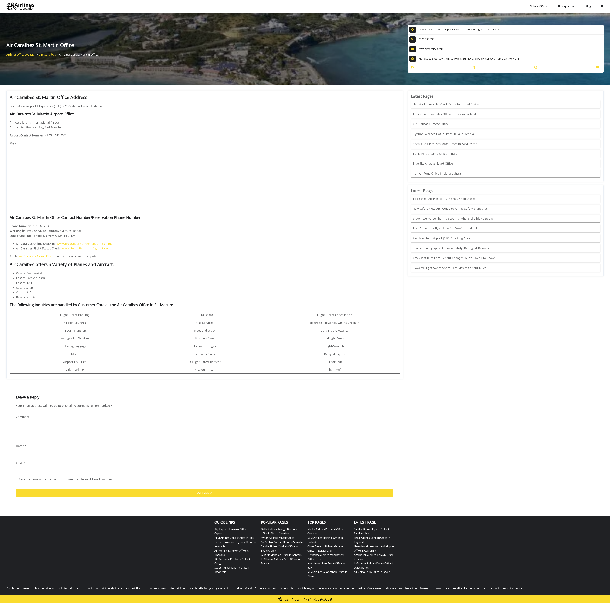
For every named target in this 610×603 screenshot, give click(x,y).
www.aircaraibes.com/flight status (85, 248)
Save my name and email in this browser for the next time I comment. (67, 479)
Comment (24, 417)
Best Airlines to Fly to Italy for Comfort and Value (446, 228)
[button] (602, 6)
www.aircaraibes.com (431, 49)
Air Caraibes (47, 54)
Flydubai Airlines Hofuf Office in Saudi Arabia (443, 134)
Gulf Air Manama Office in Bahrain (281, 555)
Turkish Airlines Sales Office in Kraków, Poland (444, 114)
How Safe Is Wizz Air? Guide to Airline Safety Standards (450, 208)
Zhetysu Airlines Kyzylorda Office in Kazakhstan (445, 144)
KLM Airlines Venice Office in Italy (234, 537)
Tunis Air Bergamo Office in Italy (435, 153)
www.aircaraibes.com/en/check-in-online (84, 244)
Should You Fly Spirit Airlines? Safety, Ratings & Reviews (451, 248)
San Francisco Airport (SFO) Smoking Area (441, 238)
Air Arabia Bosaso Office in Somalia (282, 542)
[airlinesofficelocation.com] (20, 6)
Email (21, 463)
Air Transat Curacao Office (431, 124)
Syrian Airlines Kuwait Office (277, 537)
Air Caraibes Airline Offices (37, 256)
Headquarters (566, 6)
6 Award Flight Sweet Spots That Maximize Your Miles (449, 268)
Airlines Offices (538, 6)
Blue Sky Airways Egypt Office (433, 163)
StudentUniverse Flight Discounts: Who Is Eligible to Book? (453, 218)
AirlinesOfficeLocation (21, 54)
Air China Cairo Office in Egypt (372, 572)
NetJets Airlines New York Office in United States (446, 104)
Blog (588, 6)
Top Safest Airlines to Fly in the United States (444, 199)
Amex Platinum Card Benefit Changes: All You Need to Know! (454, 258)
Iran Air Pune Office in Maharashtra (437, 173)
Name (21, 446)
